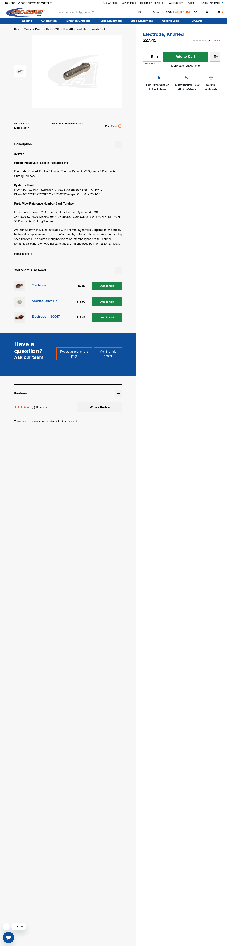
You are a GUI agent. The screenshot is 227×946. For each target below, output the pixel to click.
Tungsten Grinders (77, 21)
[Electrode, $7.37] (19, 286)
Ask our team (28, 357)
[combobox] (99, 12)
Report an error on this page (74, 354)
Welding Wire (170, 21)
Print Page (111, 126)
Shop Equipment (142, 21)
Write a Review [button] (100, 407)
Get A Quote (110, 2)
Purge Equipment (110, 21)
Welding (26, 21)
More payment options (185, 65)
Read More (21, 253)
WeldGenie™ (176, 2)
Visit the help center (108, 354)
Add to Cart (107, 286)
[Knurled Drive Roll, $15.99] (19, 302)
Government (129, 2)
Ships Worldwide (210, 2)
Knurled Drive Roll (45, 301)
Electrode (39, 285)
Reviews (215, 40)
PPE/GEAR (194, 21)
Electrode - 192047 (46, 316)
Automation (49, 21)
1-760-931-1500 (182, 12)
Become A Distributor (152, 2)
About (191, 2)
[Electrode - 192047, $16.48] (19, 317)
